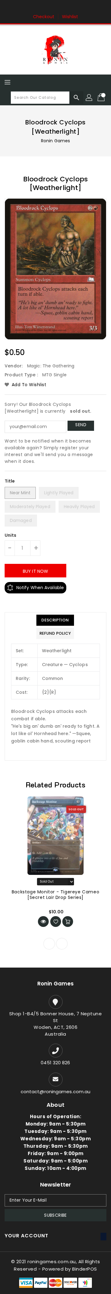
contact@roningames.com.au (56, 1091)
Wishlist (70, 17)
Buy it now (35, 571)
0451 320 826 (55, 1062)
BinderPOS (84, 1269)
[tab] (55, 620)
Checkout (44, 17)
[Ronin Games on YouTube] (67, 7)
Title (10, 481)
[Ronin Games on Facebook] (43, 7)
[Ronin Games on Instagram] (55, 7)
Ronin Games (55, 141)
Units (11, 535)
